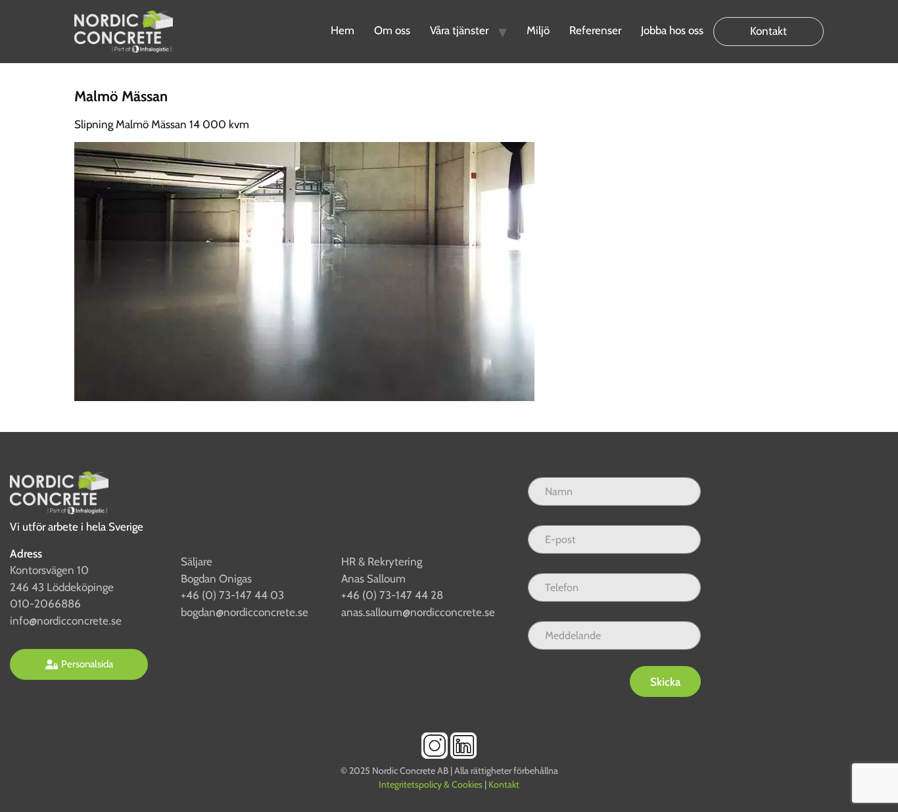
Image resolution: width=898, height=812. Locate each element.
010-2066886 (45, 603)
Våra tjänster (459, 30)
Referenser (595, 30)
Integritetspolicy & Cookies (431, 784)
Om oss (392, 30)
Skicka (665, 681)
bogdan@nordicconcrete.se (244, 612)
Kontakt (768, 30)
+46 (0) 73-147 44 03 (232, 595)
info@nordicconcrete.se (66, 620)
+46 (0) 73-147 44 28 (392, 595)
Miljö (538, 30)
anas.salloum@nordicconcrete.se (418, 612)
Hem (342, 30)
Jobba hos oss (672, 30)
